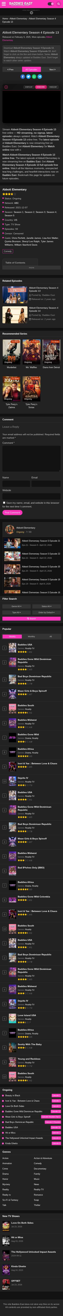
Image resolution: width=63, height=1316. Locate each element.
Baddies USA (25, 644)
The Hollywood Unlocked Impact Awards (33, 1252)
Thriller (37, 1205)
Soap (36, 1200)
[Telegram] (31, 12)
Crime (5, 1169)
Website (6, 490)
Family (37, 1174)
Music (37, 1179)
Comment (8, 442)
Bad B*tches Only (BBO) (31, 867)
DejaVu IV (23, 778)
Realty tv (6, 1195)
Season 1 (18, 212)
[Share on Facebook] (23, 76)
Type (15, 612)
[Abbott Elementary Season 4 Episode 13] (14, 302)
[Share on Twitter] (28, 76)
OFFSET (15, 1281)
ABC (16, 203)
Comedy (8, 251)
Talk (4, 1205)
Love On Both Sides (22, 1223)
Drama (28, 738)
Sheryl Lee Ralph (31, 241)
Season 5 (9, 215)
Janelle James (33, 238)
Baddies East (33, 161)
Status (46, 606)
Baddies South (26, 705)
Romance (38, 1195)
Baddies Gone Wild (28, 734)
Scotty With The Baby (30, 1044)
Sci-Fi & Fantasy (10, 1200)
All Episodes (31, 69)
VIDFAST (29, 87)
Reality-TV (29, 648)
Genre (16, 606)
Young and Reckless (29, 1059)
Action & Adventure (43, 1158)
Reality (28, 709)
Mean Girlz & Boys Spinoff (32, 691)
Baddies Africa (26, 749)
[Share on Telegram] (39, 76)
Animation (7, 1163)
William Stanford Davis (25, 244)
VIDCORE (41, 87)
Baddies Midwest (27, 720)
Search (32, 619)
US (15, 220)
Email (34, 477)
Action (5, 1158)
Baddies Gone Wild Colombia (34, 896)
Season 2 (29, 212)
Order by (45, 612)
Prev (11, 69)
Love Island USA (27, 1015)
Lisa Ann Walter (50, 238)
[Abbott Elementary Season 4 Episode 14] (14, 322)
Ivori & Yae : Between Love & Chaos (37, 763)
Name (5, 477)
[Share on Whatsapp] (34, 76)
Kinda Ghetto (18, 1266)
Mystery (6, 1184)
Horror (5, 1179)
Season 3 (40, 212)
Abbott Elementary (25, 527)
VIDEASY (53, 87)
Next (51, 69)
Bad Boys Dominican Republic (34, 676)
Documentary (40, 1169)
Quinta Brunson (13, 241)
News (36, 1184)
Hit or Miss (17, 1237)
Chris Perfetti (18, 238)
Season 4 (51, 212)
